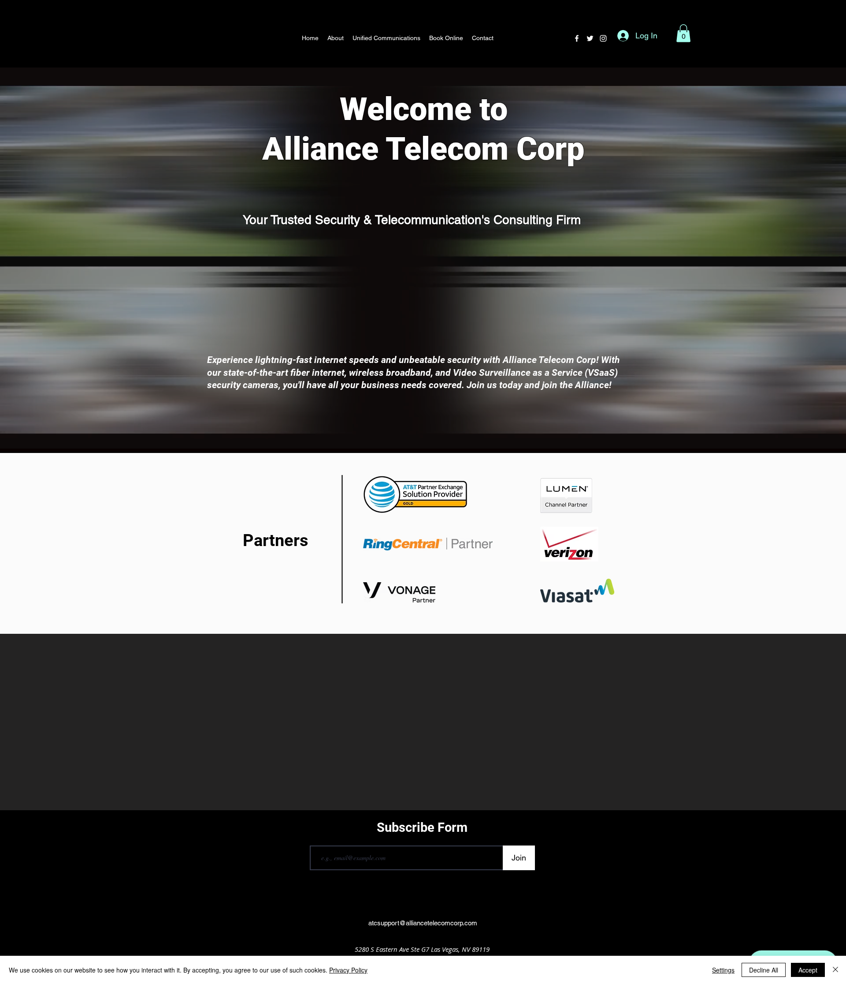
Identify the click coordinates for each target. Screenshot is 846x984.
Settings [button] (723, 969)
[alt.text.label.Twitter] (590, 38)
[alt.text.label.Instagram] (603, 38)
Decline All (763, 969)
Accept (807, 969)
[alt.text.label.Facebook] (576, 38)
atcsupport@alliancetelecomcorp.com (422, 923)
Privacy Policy (348, 969)
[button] (683, 33)
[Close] (835, 970)
